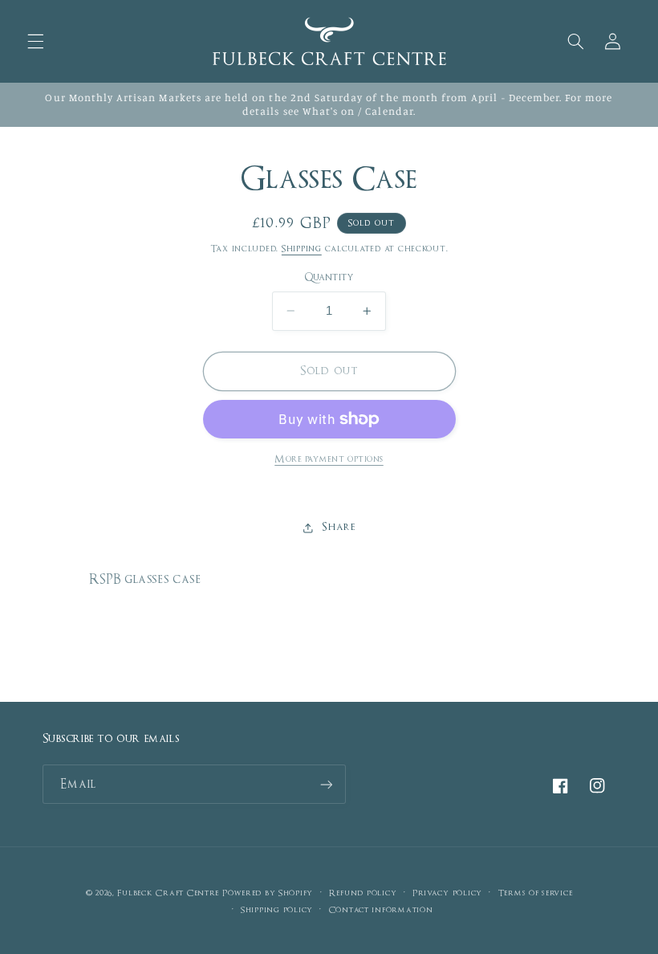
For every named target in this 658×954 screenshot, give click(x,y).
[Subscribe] (325, 784)
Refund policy (363, 893)
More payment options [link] (329, 459)
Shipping (302, 249)
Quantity (329, 277)
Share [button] (338, 526)
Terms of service (535, 893)
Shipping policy (277, 910)
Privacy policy (447, 893)
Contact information (381, 910)
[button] (35, 40)
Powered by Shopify (267, 893)
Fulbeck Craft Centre (168, 893)
